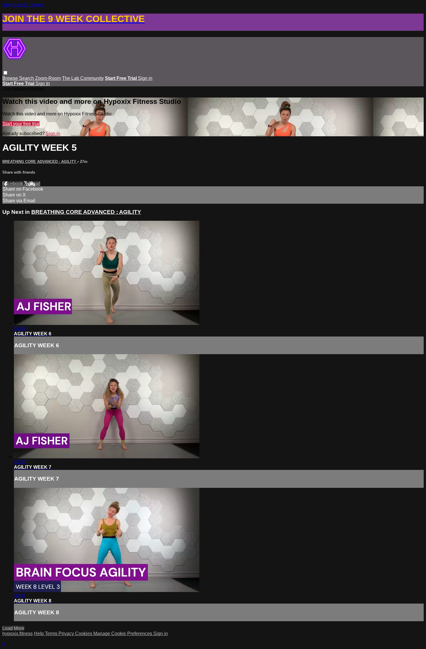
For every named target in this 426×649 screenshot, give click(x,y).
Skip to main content (23, 4)
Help (39, 633)
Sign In (42, 83)
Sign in (145, 78)
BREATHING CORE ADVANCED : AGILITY (39, 161)
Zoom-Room (48, 78)
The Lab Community (83, 78)
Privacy (67, 633)
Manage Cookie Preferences (123, 633)
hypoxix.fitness (17, 633)
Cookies (84, 633)
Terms (52, 633)
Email (34, 183)
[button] (5, 73)
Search (27, 78)
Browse (10, 78)
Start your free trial (21, 123)
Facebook (13, 183)
